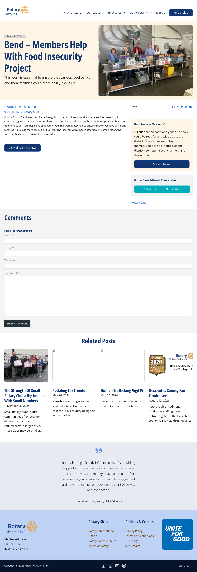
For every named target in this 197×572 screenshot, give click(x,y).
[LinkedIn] (182, 107)
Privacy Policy (133, 531)
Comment (11, 273)
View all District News (22, 148)
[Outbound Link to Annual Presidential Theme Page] (177, 534)
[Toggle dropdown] (123, 12)
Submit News (160, 164)
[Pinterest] (186, 107)
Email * (9, 248)
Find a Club (181, 12)
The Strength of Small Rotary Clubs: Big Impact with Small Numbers (24, 395)
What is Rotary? (72, 12)
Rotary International (101, 531)
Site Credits (132, 546)
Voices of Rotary (98, 546)
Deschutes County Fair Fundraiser (167, 392)
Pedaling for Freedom (70, 390)
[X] (177, 107)
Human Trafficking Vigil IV (122, 390)
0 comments (13, 112)
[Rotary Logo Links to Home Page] (21, 527)
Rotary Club (31, 112)
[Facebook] (173, 107)
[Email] (190, 107)
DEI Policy (131, 541)
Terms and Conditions (139, 536)
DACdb (92, 536)
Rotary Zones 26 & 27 (102, 541)
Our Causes (94, 12)
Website (9, 260)
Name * (9, 235)
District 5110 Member (20, 107)
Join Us (160, 12)
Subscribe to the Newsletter (162, 189)
